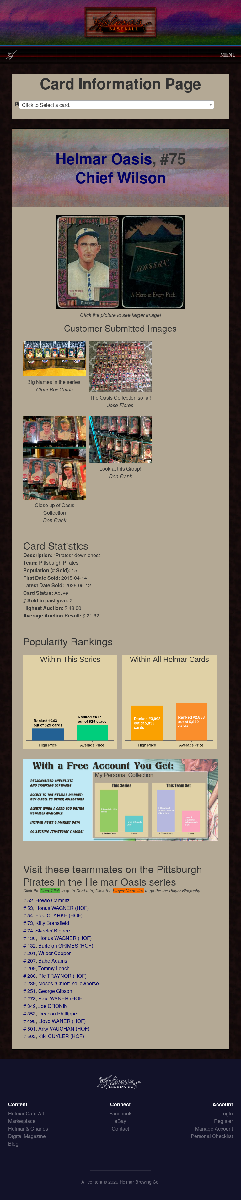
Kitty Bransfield (52, 922)
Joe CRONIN (53, 1005)
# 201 (29, 953)
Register (223, 1121)
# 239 (29, 983)
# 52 (28, 900)
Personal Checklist (212, 1136)
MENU (228, 54)
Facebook (120, 1113)
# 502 (29, 1036)
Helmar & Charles (28, 1128)
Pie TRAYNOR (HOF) (62, 975)
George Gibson (55, 990)
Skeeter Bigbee (52, 930)
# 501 (29, 1028)
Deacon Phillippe (57, 1013)
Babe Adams (52, 960)
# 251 (29, 990)
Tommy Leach (54, 968)
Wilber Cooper (54, 953)
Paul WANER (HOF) (61, 998)
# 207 (29, 960)
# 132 (29, 945)
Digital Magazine (27, 1136)
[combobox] (116, 104)
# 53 (28, 907)
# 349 (29, 1005)
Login (226, 1113)
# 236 (29, 975)
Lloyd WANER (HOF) (62, 1021)
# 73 (28, 922)
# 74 (28, 930)
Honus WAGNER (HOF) (62, 907)
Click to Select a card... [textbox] (47, 104)
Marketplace (21, 1121)
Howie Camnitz (52, 900)
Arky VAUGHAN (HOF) (63, 1028)
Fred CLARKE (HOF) (59, 915)
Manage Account (214, 1128)
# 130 (29, 938)
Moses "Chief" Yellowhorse (68, 983)
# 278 (29, 998)
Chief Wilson (120, 177)
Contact (120, 1128)
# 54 (28, 915)
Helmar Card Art (26, 1113)
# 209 (29, 968)
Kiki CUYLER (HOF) (61, 1036)
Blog (13, 1143)
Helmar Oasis (104, 158)
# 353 (29, 1013)
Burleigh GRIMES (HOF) (65, 945)
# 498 (29, 1021)
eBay (120, 1121)
